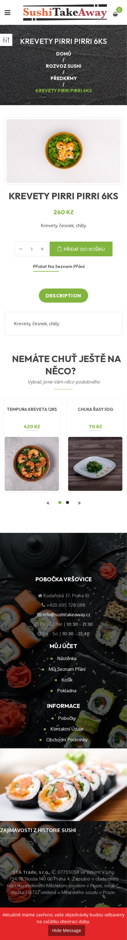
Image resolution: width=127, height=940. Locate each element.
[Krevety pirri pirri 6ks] (63, 151)
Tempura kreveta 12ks (32, 409)
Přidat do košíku (84, 249)
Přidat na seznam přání (59, 266)
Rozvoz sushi (63, 66)
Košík (67, 680)
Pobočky (67, 718)
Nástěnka (66, 658)
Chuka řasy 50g (95, 409)
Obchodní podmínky (67, 740)
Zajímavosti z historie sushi (38, 830)
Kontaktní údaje (67, 729)
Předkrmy (64, 78)
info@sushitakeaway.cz (66, 614)
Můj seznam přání (67, 669)
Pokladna (66, 691)
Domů (63, 54)
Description (63, 295)
